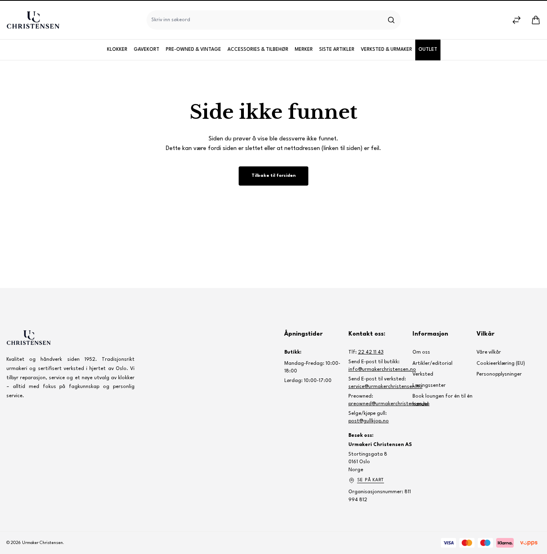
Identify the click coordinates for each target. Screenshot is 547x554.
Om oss (421, 352)
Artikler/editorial (432, 363)
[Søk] (391, 20)
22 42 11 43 (371, 352)
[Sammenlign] (516, 20)
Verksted (422, 374)
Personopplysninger (499, 374)
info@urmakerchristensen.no (382, 369)
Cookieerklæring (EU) (501, 363)
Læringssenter (429, 385)
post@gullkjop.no (368, 421)
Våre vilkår (489, 352)
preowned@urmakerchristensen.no (389, 404)
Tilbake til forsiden (273, 176)
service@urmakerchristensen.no (385, 386)
